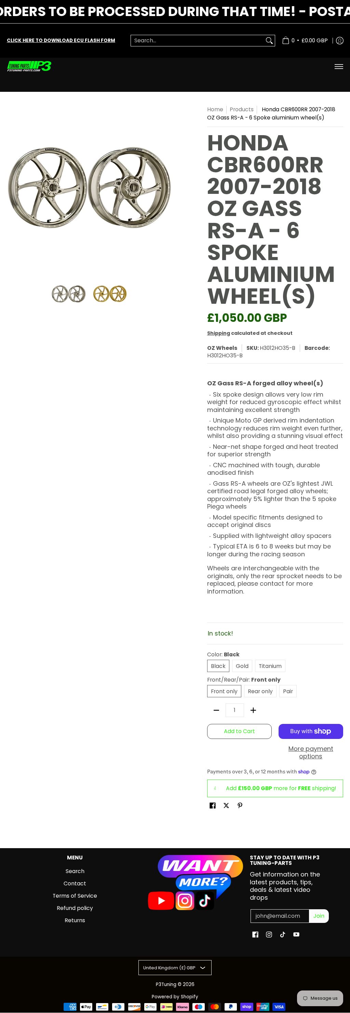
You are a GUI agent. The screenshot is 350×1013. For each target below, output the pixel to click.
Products (242, 109)
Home (215, 109)
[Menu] (338, 66)
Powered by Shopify (175, 997)
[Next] (166, 187)
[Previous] (11, 187)
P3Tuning (166, 984)
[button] (212, 806)
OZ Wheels (222, 348)
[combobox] (197, 40)
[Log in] (340, 41)
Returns (75, 920)
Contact (75, 883)
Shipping (218, 333)
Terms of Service (75, 896)
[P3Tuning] (29, 66)
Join (318, 916)
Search (75, 871)
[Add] (253, 710)
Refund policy (75, 908)
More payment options (310, 752)
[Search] (269, 40)
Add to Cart (239, 731)
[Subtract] (216, 710)
